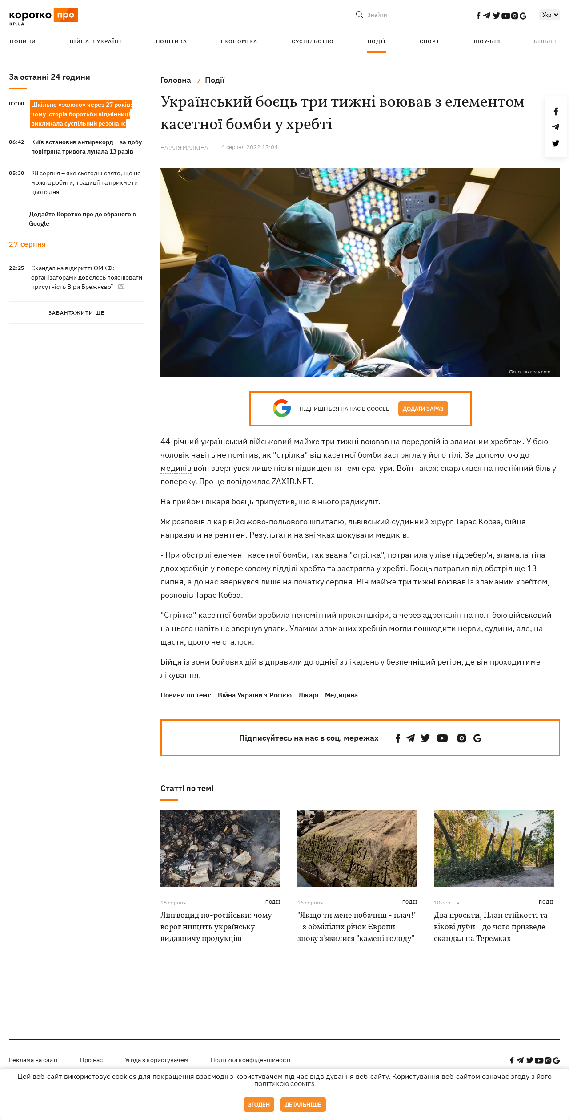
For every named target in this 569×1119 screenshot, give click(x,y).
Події (377, 41)
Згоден (259, 1104)
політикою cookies (284, 1084)
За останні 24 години (49, 77)
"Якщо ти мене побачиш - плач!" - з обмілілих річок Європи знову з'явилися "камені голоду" (357, 927)
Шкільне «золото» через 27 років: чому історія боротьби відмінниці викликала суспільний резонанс (81, 114)
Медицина (341, 695)
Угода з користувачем (156, 1060)
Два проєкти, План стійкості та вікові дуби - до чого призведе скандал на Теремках (491, 927)
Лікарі (308, 695)
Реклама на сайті (33, 1060)
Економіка (239, 41)
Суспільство (313, 41)
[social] (478, 15)
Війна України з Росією (255, 695)
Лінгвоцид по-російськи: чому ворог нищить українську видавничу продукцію (216, 927)
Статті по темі (187, 788)
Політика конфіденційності (251, 1060)
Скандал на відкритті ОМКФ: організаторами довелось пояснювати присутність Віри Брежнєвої (86, 277)
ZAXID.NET (291, 481)
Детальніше (303, 1104)
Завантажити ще (76, 312)
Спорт (430, 41)
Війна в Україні (96, 41)
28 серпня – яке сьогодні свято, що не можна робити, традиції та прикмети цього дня (86, 182)
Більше (546, 41)
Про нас (91, 1060)
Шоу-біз (487, 41)
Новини (23, 41)
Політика (171, 41)
